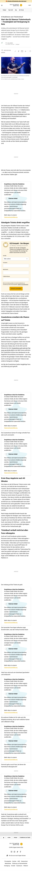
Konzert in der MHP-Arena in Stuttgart (12, 114)
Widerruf (25, 865)
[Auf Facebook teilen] (18, 51)
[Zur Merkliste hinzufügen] (30, 51)
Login (29, 5)
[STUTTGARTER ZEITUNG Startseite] (16, 5)
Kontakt (13, 865)
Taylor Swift (10, 10)
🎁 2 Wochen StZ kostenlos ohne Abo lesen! (16, 1)
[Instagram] (11, 851)
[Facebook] (20, 851)
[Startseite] (3, 837)
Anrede (4, 255)
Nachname (5, 269)
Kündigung (7, 865)
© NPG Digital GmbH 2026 (16, 847)
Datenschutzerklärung (10, 217)
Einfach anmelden (16, 288)
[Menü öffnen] (1, 5)
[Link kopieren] (15, 51)
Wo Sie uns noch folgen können (17, 855)
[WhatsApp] (14, 851)
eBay (16, 10)
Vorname (5, 262)
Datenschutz (24, 861)
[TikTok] (17, 851)
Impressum (19, 865)
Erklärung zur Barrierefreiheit (19, 863)
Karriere (14, 861)
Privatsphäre (7, 861)
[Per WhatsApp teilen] (25, 51)
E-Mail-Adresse (6, 276)
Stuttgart (4, 10)
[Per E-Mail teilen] (22, 51)
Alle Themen (21, 10)
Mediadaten (8, 863)
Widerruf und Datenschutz (23, 284)
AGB (18, 861)
